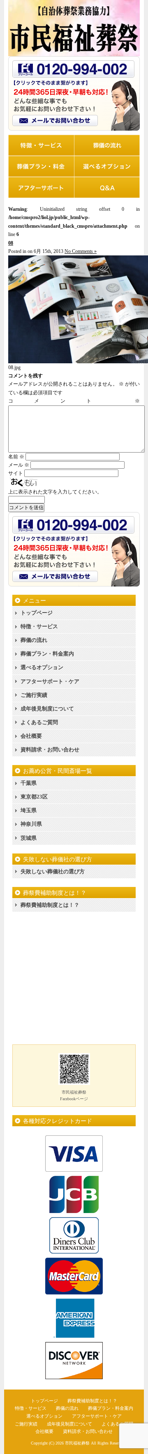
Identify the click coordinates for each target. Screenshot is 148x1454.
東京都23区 (34, 797)
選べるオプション (42, 667)
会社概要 (31, 736)
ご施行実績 (34, 695)
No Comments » (81, 251)
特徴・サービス (39, 626)
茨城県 (29, 838)
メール (18, 465)
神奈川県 (31, 824)
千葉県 (29, 783)
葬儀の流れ (34, 640)
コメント (74, 401)
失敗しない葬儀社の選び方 (53, 871)
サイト (15, 473)
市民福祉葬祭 (77, 1443)
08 (10, 243)
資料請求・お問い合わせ (50, 749)
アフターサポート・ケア (50, 681)
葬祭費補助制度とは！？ (50, 905)
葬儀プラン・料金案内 (47, 654)
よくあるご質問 (39, 722)
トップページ (37, 613)
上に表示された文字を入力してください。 (55, 492)
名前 (16, 457)
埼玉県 (29, 810)
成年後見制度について (47, 709)
